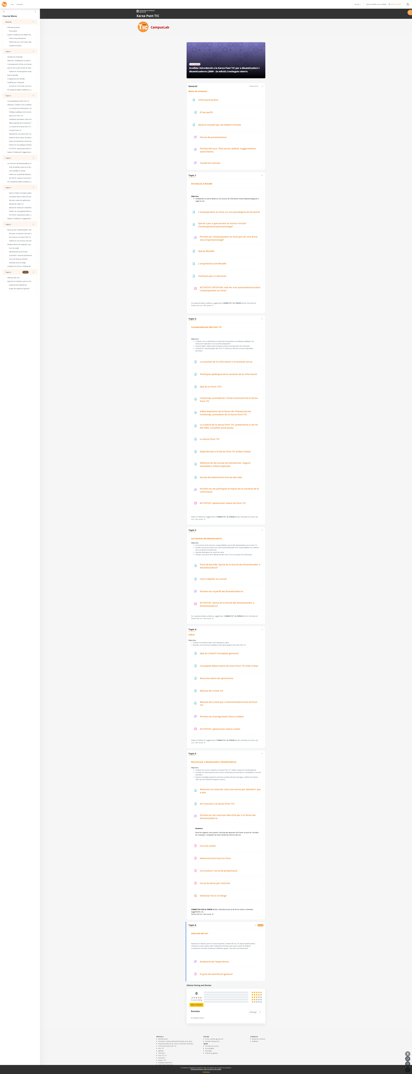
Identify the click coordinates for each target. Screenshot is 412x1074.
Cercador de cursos (212, 1046)
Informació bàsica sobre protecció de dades (206, 1069)
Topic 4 (8, 188)
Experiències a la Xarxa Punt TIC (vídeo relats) (21, 134)
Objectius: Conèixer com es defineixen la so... (20, 105)
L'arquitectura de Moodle (16, 79)
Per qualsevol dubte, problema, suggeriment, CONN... (20, 90)
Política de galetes (211, 1053)
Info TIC (161, 1048)
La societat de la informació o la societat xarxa (21, 108)
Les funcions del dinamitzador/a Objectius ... (20, 163)
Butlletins (255, 1041)
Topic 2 (8, 96)
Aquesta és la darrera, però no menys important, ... (20, 281)
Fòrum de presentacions (17, 38)
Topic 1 (8, 51)
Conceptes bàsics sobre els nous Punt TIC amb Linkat (21, 197)
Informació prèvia (13, 27)
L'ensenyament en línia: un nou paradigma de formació (20, 64)
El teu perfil (13, 31)
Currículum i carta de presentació (20, 255)
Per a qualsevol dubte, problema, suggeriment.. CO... (20, 182)
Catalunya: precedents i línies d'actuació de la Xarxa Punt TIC (21, 119)
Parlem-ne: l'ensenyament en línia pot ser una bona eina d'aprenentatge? (21, 71)
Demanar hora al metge (17, 263)
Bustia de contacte (258, 1039)
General (8, 22)
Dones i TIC (162, 1060)
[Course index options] (35, 12)
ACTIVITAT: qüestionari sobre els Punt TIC (21, 148)
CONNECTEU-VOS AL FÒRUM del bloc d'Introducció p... (20, 266)
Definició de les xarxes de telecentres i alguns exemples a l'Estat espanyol (21, 137)
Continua (206, 1072)
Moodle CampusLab (212, 1041)
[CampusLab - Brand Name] (4, 4)
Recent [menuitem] (357, 4)
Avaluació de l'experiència (18, 285)
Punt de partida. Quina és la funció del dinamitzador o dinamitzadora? (21, 167)
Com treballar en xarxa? (17, 171)
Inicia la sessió (396, 4)
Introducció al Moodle (15, 57)
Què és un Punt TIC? (16, 116)
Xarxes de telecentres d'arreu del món (21, 141)
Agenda (160, 1051)
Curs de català (14, 248)
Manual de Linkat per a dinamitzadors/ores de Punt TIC (21, 207)
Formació (161, 1053)
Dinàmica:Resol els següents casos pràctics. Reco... (20, 244)
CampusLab (160, 27)
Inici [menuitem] (12, 4)
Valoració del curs (13, 278)
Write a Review (196, 1005)
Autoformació (163, 1039)
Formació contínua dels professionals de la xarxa (175, 1041)
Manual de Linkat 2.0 (16, 204)
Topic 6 (8, 272)
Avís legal (208, 1051)
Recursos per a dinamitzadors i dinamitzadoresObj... (20, 230)
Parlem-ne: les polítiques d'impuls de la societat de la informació (21, 145)
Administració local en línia (18, 252)
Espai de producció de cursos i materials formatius (175, 1044)
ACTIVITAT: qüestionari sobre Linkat (21, 215)
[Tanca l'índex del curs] (4, 11)
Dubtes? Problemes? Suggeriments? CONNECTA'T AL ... (20, 152)
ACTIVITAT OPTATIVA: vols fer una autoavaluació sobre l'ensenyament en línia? (21, 86)
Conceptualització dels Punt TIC (18, 101)
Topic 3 (8, 158)
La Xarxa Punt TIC (15, 130)
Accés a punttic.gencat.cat (214, 1039)
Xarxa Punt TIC (147, 16)
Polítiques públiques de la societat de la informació (21, 112)
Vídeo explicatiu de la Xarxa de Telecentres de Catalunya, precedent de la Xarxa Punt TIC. (21, 123)
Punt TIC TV (162, 1055)
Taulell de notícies (15, 46)
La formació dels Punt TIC (167, 1046)
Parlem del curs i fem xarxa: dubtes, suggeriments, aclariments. (21, 42)
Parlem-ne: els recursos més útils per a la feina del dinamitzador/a (21, 241)
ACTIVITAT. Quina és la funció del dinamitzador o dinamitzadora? (21, 178)
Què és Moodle (12, 75)
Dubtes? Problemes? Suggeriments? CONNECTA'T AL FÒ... (20, 218)
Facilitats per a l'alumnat (15, 82)
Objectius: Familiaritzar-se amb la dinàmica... (20, 60)
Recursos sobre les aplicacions (19, 200)
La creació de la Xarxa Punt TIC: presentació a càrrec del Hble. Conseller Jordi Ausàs (21, 126)
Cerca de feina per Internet (18, 259)
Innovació (161, 1058)
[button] (262, 86)
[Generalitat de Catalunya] (145, 11)
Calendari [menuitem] (19, 4)
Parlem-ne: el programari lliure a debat (21, 211)
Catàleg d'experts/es (165, 1063)
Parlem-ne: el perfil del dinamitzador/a (21, 174)
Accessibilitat (209, 1048)
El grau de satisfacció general (19, 288)
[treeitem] (20, 34)
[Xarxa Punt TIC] (143, 27)
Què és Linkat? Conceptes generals (21, 193)
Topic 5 (8, 224)
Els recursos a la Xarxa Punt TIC (20, 237)
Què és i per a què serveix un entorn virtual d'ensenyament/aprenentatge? (20, 68)
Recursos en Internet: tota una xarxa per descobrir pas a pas (21, 233)
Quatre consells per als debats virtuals (20, 35)
